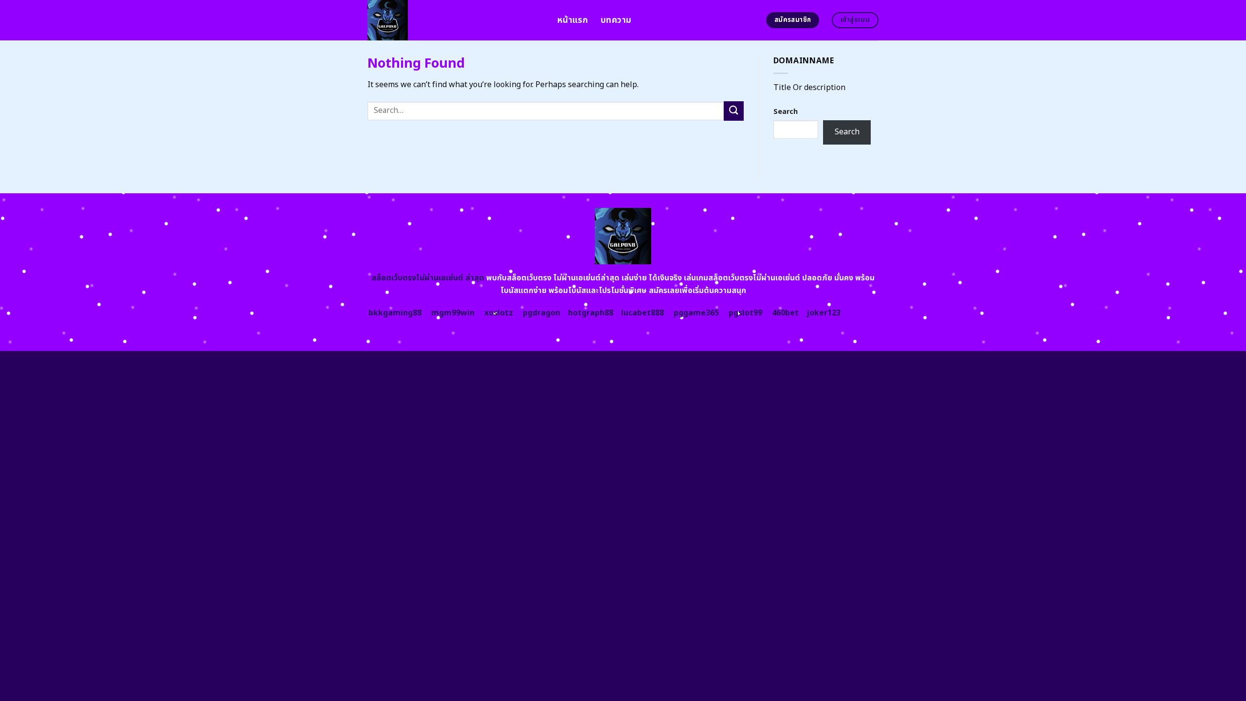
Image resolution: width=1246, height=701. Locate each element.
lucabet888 (642, 313)
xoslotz (498, 313)
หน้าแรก (572, 20)
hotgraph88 (590, 313)
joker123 (823, 313)
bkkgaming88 (394, 313)
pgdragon (541, 313)
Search (785, 112)
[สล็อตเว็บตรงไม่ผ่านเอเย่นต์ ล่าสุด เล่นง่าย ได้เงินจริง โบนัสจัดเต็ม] (455, 20)
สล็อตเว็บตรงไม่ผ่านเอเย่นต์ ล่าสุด (427, 278)
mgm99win (453, 313)
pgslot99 (745, 313)
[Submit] (733, 110)
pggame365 (696, 313)
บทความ (616, 20)
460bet (785, 313)
